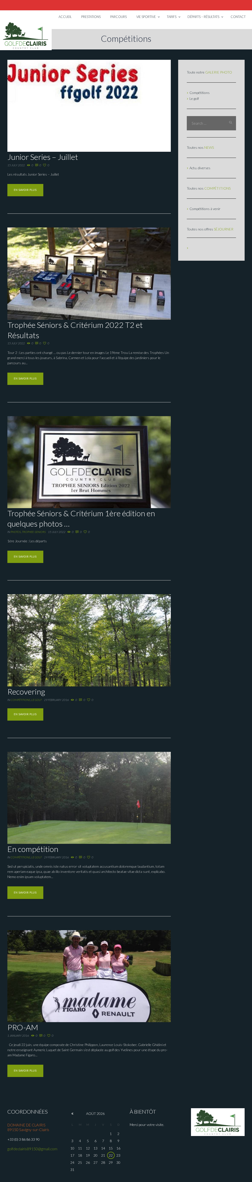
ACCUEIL (65, 17)
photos (16, 532)
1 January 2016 (18, 1035)
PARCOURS (118, 17)
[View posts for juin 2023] (72, 1114)
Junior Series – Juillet (42, 157)
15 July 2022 (16, 165)
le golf (36, 700)
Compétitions (20, 700)
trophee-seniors (34, 532)
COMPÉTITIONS (217, 188)
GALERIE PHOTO (218, 72)
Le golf (194, 98)
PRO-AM (22, 1027)
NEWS (209, 147)
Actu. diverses (199, 168)
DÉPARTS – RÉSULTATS (203, 17)
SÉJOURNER (223, 229)
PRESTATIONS (91, 17)
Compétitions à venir (204, 209)
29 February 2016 (56, 700)
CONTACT (238, 17)
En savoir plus (25, 189)
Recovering (26, 691)
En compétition (32, 849)
